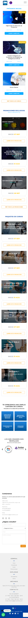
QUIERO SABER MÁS (14, 33)
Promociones (14, 569)
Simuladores (14, 576)
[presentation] (2, 449)
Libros (14, 578)
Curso (14, 567)
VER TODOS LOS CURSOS (14, 101)
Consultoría (14, 565)
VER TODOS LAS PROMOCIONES (14, 207)
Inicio (14, 563)
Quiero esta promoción (14, 140)
